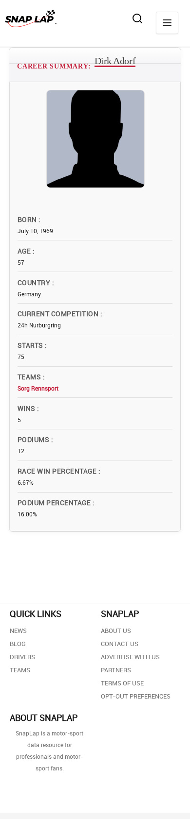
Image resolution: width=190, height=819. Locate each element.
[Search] (137, 18)
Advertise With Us (130, 656)
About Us (116, 630)
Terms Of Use (122, 683)
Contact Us (119, 643)
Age (25, 251)
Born (28, 219)
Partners (116, 669)
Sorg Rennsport (38, 388)
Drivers (22, 656)
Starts (31, 345)
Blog (18, 643)
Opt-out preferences (136, 696)
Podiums (34, 439)
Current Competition (59, 313)
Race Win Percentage (58, 471)
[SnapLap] (31, 18)
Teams (30, 376)
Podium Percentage (55, 502)
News (18, 630)
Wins (27, 408)
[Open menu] (167, 23)
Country (35, 282)
